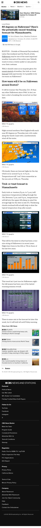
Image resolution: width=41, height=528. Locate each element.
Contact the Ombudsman (10, 507)
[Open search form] (38, 2)
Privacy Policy (6, 470)
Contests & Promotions (9, 433)
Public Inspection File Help (11, 454)
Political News (6, 389)
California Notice (7, 473)
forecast (5, 74)
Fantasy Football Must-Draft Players (13, 399)
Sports (28, 7)
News (12, 7)
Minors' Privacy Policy (9, 482)
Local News (6, 24)
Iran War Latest (7, 393)
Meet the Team (7, 426)
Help (3, 501)
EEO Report (6, 461)
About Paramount (8, 491)
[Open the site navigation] (8, 2)
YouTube (5, 408)
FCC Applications (8, 458)
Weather (20, 7)
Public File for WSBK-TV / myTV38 (13, 451)
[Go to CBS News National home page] (20, 2)
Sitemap (4, 442)
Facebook (5, 411)
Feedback (5, 504)
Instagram (5, 414)
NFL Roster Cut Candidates (11, 396)
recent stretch (7, 71)
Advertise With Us (8, 436)
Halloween (6, 56)
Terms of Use (6, 479)
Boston (4, 7)
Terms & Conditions (8, 439)
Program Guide (7, 430)
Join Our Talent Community (11, 498)
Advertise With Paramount (10, 495)
